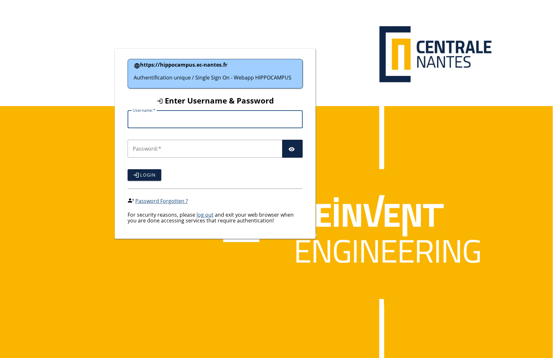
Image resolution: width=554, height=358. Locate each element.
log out (205, 214)
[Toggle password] (292, 149)
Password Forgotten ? (161, 200)
